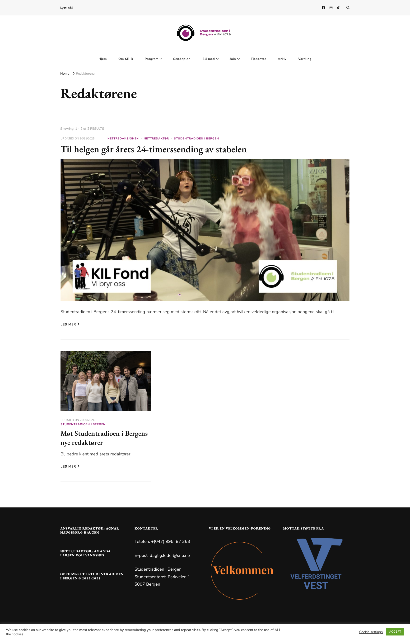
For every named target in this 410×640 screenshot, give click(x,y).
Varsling (305, 59)
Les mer (68, 324)
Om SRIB (125, 59)
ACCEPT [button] (395, 632)
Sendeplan (182, 59)
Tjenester (258, 59)
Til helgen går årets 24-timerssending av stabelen (154, 149)
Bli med (208, 59)
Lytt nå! (66, 8)
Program (151, 59)
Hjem (102, 59)
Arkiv (282, 59)
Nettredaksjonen (123, 138)
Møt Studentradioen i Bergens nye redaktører (104, 438)
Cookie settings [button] (371, 632)
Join (233, 59)
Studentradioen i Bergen (196, 138)
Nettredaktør (156, 138)
